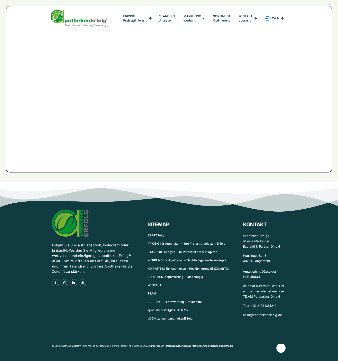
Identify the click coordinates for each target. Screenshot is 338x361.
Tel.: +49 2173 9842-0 (259, 306)
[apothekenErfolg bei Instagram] (64, 282)
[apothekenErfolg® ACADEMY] (82, 282)
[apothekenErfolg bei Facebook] (55, 282)
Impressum (157, 345)
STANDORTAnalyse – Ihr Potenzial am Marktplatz (182, 252)
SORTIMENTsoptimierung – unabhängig (175, 277)
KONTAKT (154, 285)
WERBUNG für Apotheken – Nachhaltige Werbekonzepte (187, 260)
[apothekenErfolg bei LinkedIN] (73, 282)
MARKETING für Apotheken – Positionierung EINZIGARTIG (188, 268)
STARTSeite (156, 235)
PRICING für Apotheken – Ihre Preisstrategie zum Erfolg (186, 243)
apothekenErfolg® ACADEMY (167, 310)
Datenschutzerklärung (178, 345)
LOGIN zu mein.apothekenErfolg (169, 318)
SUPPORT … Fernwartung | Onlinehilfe (174, 302)
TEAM (151, 293)
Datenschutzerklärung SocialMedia (213, 345)
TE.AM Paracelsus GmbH (261, 296)
